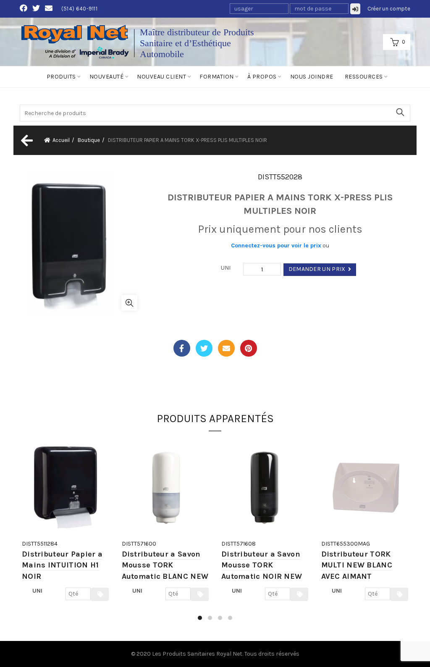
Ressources (364, 76)
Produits (61, 76)
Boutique (89, 140)
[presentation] (20, 533)
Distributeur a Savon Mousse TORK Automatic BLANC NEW (165, 565)
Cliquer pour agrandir (129, 303)
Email (226, 348)
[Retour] (26, 140)
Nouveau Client (161, 76)
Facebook (181, 348)
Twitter (204, 348)
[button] (200, 618)
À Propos (262, 76)
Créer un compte (389, 8)
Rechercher (399, 112)
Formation (216, 76)
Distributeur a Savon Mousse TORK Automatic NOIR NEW (261, 565)
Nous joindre (311, 76)
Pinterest (248, 348)
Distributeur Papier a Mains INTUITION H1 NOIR (62, 565)
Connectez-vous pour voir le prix (276, 245)
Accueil (61, 140)
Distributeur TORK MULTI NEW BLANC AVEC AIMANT (357, 565)
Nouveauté (106, 76)
